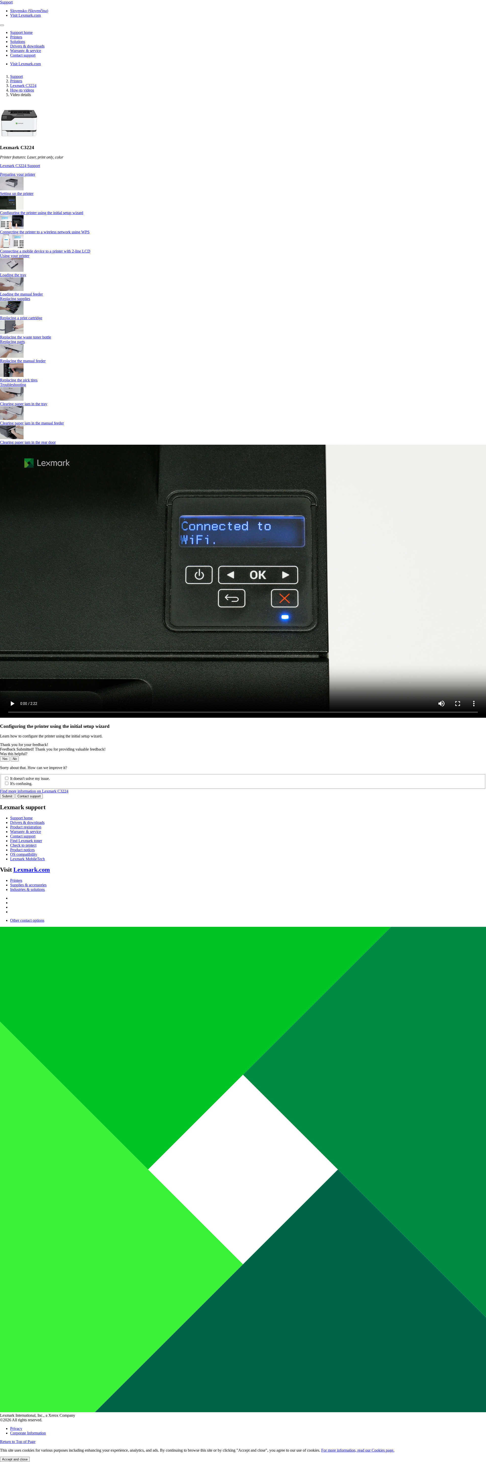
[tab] (243, 174)
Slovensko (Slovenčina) (29, 11)
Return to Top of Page (17, 1441)
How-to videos (22, 90)
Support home (21, 818)
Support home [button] (21, 32)
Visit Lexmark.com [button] (25, 15)
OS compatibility (23, 854)
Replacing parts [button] (12, 342)
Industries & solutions (27, 889)
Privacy (16, 1428)
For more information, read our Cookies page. (357, 1450)
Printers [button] (16, 37)
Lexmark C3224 (23, 85)
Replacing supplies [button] (15, 299)
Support (16, 76)
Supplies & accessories (28, 885)
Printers (16, 81)
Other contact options (27, 920)
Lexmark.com (31, 869)
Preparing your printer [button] (17, 174)
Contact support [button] (22, 55)
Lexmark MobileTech (27, 859)
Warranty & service (25, 831)
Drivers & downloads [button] (27, 46)
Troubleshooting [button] (13, 385)
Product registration (25, 827)
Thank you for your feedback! (24, 745)
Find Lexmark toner (26, 841)
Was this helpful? (13, 754)
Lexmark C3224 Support (20, 166)
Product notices (22, 850)
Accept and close (15, 1459)
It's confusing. (21, 783)
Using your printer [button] (14, 256)
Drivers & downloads (27, 822)
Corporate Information (28, 1433)
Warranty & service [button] (25, 51)
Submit (7, 796)
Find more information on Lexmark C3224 (34, 791)
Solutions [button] (17, 41)
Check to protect (23, 845)
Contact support (29, 796)
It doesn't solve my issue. (30, 778)
